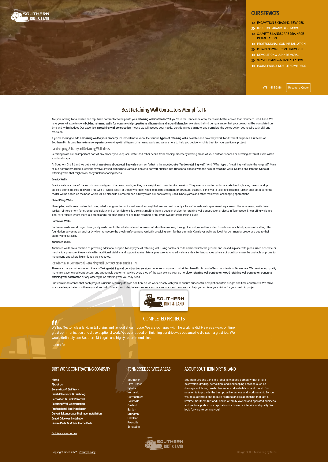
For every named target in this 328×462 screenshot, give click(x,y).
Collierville (133, 401)
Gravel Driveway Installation (280, 60)
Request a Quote (298, 87)
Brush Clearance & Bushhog (68, 394)
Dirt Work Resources (64, 433)
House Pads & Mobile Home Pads (281, 66)
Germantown (135, 397)
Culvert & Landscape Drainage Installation (280, 36)
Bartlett (132, 409)
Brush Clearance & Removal (278, 28)
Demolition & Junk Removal (278, 55)
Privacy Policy (87, 452)
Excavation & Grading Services (280, 23)
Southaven (134, 379)
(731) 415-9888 (272, 87)
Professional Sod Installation (281, 44)
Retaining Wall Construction (280, 49)
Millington (133, 414)
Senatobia (134, 426)
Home (55, 379)
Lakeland (133, 418)
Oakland (132, 405)
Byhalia (132, 388)
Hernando (133, 392)
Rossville (133, 422)
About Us (57, 384)
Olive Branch (135, 384)
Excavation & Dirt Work (65, 389)
